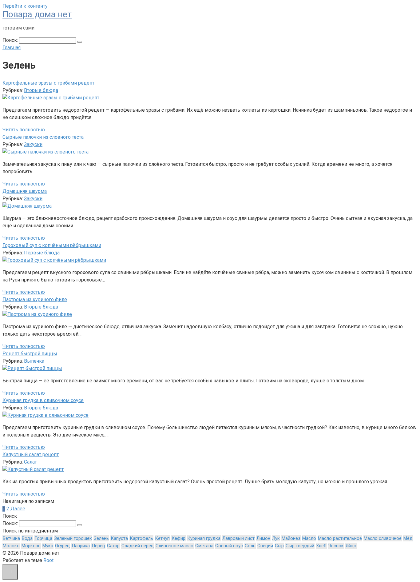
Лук (276, 538)
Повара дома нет (37, 14)
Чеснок (336, 545)
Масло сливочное (383, 538)
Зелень (101, 538)
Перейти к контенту (25, 6)
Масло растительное (340, 538)
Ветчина (11, 538)
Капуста (119, 538)
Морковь (31, 545)
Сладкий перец (137, 545)
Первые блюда (42, 253)
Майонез (291, 538)
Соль (250, 545)
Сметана (204, 545)
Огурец (62, 545)
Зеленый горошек (73, 538)
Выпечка (34, 361)
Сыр (279, 545)
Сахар (113, 545)
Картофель (141, 538)
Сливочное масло (174, 545)
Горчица (43, 538)
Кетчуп (162, 538)
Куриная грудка (203, 538)
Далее (17, 509)
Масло (309, 538)
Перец (98, 545)
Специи (265, 545)
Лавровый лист (238, 538)
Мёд (408, 538)
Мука (47, 545)
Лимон (263, 538)
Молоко (11, 545)
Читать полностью (23, 130)
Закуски (33, 144)
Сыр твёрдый (300, 545)
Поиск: (10, 40)
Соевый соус (229, 545)
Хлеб (321, 545)
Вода (27, 538)
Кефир (178, 538)
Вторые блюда (41, 90)
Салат (30, 462)
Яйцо (351, 545)
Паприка (81, 545)
